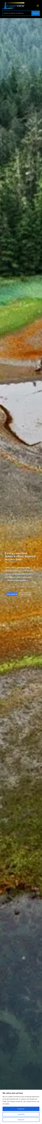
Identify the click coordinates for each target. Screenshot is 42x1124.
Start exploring (12, 594)
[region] (21, 1107)
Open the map (25, 594)
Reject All (21, 1120)
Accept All (21, 1109)
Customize (21, 1114)
